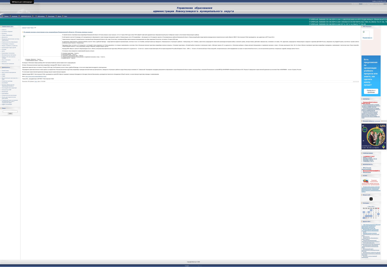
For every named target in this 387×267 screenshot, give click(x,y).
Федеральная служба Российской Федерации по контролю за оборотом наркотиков (371, 254)
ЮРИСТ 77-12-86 (367, 157)
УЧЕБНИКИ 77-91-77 (368, 161)
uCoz (200, 265)
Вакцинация (367, 172)
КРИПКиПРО (366, 236)
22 (371, 216)
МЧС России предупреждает (366, 168)
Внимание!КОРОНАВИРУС (371, 171)
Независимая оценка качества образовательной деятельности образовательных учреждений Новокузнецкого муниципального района (371, 189)
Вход (65, 16)
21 (368, 216)
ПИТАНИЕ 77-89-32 (368, 160)
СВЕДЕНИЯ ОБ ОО (26, 16)
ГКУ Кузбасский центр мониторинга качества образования (371, 243)
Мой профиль (41, 16)
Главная (6, 16)
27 (366, 218)
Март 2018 (371, 206)
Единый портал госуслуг (370, 233)
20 (366, 216)
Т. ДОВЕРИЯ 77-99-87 (369, 156)
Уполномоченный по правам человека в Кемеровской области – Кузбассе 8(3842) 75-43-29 (371, 106)
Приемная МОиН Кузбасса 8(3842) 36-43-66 (369, 103)
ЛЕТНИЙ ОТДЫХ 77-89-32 (370, 158)
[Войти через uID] (371, 198)
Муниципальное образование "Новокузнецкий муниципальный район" (370, 246)
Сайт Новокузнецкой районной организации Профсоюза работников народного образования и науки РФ (371, 226)
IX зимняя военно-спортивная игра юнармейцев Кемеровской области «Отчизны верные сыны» (58, 32)
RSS (385, 3)
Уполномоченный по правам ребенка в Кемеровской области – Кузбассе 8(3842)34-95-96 (371, 109)
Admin (36, 81)
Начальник (14, 16)
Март (32, 27)
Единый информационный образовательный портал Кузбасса (370, 241)
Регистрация (51, 16)
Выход (59, 16)
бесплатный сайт (193, 265)
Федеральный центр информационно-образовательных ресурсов (370, 250)
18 (378, 214)
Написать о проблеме (371, 91)
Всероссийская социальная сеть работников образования (370, 230)
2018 (28, 27)
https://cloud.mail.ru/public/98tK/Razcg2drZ (35, 76)
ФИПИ (364, 232)
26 (363, 218)
